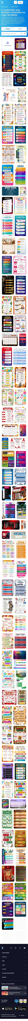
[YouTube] (24, 948)
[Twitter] (20, 948)
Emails (20, 29)
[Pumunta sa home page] (1, 2)
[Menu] (26, 2)
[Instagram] (15, 948)
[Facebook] (10, 948)
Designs (8, 29)
